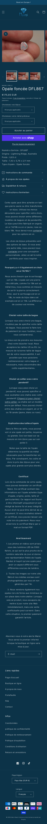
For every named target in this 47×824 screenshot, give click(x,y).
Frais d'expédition (19, 98)
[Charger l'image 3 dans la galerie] (35, 76)
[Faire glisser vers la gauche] (3, 77)
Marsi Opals (14, 817)
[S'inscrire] (39, 654)
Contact (9, 707)
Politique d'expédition (15, 740)
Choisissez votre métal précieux (16, 116)
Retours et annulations (15, 752)
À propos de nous (13, 689)
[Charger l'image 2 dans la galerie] (23, 76)
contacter (37, 230)
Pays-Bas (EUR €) (22, 780)
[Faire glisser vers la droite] (44, 77)
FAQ (7, 701)
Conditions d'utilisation (15, 746)
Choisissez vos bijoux (11, 105)
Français (22, 794)
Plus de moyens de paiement (23, 144)
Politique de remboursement (18, 735)
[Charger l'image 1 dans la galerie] (11, 76)
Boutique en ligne (13, 683)
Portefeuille (10, 695)
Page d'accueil (12, 677)
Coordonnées (11, 723)
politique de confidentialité (17, 729)
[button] (3, 12)
